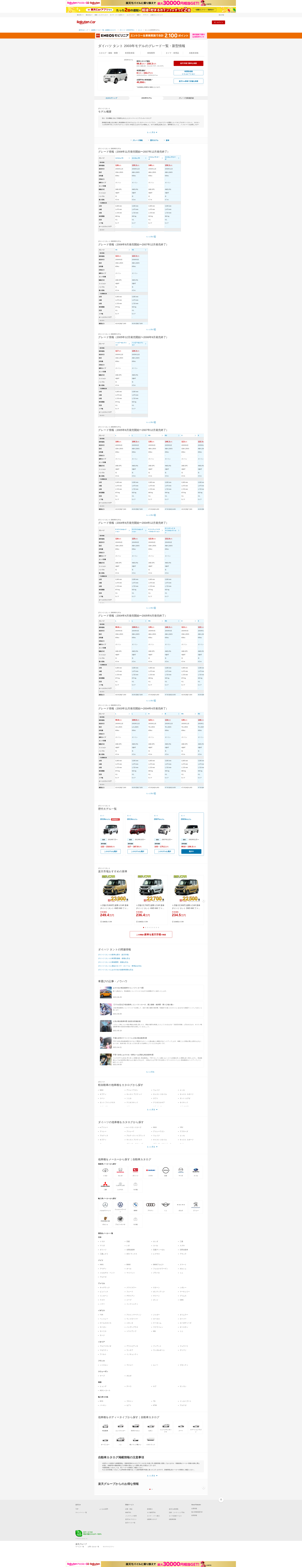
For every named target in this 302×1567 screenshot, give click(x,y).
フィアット (157, 1346)
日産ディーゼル (159, 1250)
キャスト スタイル (160, 1094)
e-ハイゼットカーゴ (133, 1127)
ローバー (183, 1319)
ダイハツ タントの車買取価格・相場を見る (114, 958)
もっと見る (149, 236)
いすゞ (128, 1245)
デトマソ (183, 1350)
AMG (102, 1264)
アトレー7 (130, 1131)
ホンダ (155, 1241)
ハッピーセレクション (121, 344)
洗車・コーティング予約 (177, 1512)
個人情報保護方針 (197, 1512)
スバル (155, 1245)
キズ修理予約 (151, 1512)
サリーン (156, 1296)
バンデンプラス (132, 1327)
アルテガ (103, 1277)
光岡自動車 (130, 1250)
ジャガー (156, 1315)
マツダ (102, 1245)
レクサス (156, 1254)
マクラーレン (158, 1327)
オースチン (184, 1327)
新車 (167, 140)
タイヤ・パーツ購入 (153, 1516)
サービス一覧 (80, 1546)
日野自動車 (184, 1250)
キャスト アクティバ (134, 1094)
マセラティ (104, 1350)
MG (154, 1331)
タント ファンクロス (107, 1102)
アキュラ (183, 1254)
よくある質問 (103, 1509)
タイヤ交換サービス (175, 1516)
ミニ (181, 1273)
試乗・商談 (128, 1509)
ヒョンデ (103, 1386)
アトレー (103, 1131)
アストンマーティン (133, 1315)
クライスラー (131, 1287)
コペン (102, 1098)
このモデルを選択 (110, 851)
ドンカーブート (185, 1401)
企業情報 (194, 1508)
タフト (155, 1098)
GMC (182, 1300)
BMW (128, 1264)
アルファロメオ (105, 1346)
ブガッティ (184, 1365)
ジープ (128, 1300)
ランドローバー (132, 1319)
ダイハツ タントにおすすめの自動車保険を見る (115, 970)
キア (154, 1386)
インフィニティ (132, 1304)
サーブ (102, 1376)
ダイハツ (103, 1250)
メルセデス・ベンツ (107, 1273)
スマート (183, 1264)
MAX (101, 1090)
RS (149, 435)
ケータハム (157, 1323)
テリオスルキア (159, 1102)
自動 (193, 53)
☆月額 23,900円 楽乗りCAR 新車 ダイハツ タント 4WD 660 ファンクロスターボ (114, 907)
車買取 (129, 53)
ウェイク (156, 1090)
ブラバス (156, 1273)
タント (140, 30)
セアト (128, 1405)
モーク (102, 1335)
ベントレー (104, 1319)
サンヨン (183, 1386)
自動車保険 (172, 1519)
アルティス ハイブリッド (135, 1135)
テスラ (102, 1300)
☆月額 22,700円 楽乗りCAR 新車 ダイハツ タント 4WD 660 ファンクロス (150, 907)
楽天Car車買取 (173, 1509)
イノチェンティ (132, 1354)
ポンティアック (159, 1292)
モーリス (103, 1331)
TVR (101, 1315)
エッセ (182, 1090)
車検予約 (128, 1512)
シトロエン (104, 1365)
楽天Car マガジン (130, 1519)
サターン (156, 1287)
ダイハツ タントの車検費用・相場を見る (113, 962)
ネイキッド (184, 1102)
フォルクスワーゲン (160, 1269)
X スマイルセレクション (121, 530)
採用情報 (194, 1515)
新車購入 (150, 1509)
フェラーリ (184, 1346)
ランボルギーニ (159, 1350)
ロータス (156, 1319)
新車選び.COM (107, 922)
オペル (128, 1269)
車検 (151, 53)
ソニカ (128, 1098)
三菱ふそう (104, 1254)
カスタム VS (119, 158)
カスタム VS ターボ (153, 158)
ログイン (220, 22)
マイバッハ (130, 1273)
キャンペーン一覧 (81, 1512)
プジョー (129, 1365)
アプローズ (184, 1131)
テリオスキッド (132, 1102)
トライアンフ (131, 1331)
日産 (128, 1241)
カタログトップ (111, 98)
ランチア (129, 1350)
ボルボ (128, 1376)
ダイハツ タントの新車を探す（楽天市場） (114, 955)
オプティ (103, 1094)
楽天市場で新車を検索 (188, 63)
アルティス (104, 1135)
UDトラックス (131, 1254)
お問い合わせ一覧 (93, 1546)
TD (154, 1401)
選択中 (191, 851)
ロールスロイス (105, 1323)
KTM (155, 1405)
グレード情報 (138, 140)
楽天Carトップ (83, 30)
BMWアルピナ (158, 1264)
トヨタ (102, 1241)
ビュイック (104, 1292)
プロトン (129, 1401)
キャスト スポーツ (186, 1094)
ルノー (155, 1365)
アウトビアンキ (132, 1346)
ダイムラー (184, 1315)
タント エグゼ (185, 1098)
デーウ (128, 1386)
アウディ (103, 1269)
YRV (181, 1127)
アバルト (103, 1354)
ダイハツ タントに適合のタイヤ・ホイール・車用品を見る (120, 966)
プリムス (183, 1296)
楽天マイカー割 (130, 1523)
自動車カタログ (152, 1519)
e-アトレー (104, 1127)
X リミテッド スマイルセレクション (154, 530)
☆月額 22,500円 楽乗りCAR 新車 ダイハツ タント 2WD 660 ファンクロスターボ (186, 907)
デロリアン (130, 1296)
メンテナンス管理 (131, 1516)
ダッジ (155, 1300)
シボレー (183, 1287)
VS (116, 250)
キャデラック (105, 1287)
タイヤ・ (172, 53)
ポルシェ (183, 1269)
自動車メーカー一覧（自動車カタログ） (104, 30)
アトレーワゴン (132, 1090)
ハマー (102, 1304)
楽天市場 (221, 15)
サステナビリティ (108, 1546)
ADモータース (105, 1390)
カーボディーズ (185, 1323)
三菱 (181, 1241)
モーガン (103, 1327)
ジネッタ (129, 1323)
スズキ (182, 1245)
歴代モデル (154, 140)
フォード (129, 1292)
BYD (101, 1401)
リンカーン (104, 1296)
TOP (77, 1509)
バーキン (103, 1405)
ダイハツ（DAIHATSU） (127, 30)
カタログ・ (108, 53)
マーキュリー (185, 1292)
